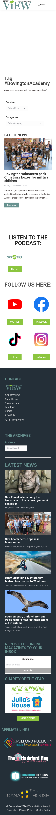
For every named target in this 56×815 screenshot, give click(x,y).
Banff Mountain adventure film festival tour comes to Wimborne (25, 579)
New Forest (14, 507)
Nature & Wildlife (35, 627)
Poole (45, 627)
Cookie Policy (43, 810)
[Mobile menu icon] (51, 5)
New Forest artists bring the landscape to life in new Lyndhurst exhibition (26, 500)
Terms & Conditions (38, 806)
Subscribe (28, 659)
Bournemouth (10, 546)
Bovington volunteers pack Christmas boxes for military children (26, 177)
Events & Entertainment (14, 585)
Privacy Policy (26, 810)
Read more (11, 205)
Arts (6, 507)
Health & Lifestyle (24, 546)
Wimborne (29, 585)
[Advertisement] (28, 39)
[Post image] (28, 154)
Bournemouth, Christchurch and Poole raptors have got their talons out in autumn (27, 620)
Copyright (11, 810)
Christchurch (22, 627)
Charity (7, 185)
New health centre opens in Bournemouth (22, 541)
